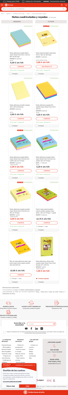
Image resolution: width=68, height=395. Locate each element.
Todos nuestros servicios (20, 359)
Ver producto (47, 66)
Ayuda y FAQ (19, 356)
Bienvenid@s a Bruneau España (6, 348)
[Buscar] (64, 9)
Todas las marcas (20, 353)
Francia (31, 349)
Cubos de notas (53, 291)
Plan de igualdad (6, 351)
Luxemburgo (32, 356)
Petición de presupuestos (19, 346)
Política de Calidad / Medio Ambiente (56, 386)
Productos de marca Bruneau (6, 357)
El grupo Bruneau (6, 345)
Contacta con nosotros (33, 346)
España (31, 353)
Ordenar (17, 21)
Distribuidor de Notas (8, 293)
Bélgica (31, 351)
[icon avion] (54, 324)
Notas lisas (44, 291)
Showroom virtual (6, 353)
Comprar (20, 66)
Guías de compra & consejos (20, 350)
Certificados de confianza (6, 361)
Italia (30, 358)
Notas (38, 291)
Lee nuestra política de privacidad (12, 381)
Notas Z (61, 291)
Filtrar (51, 21)
